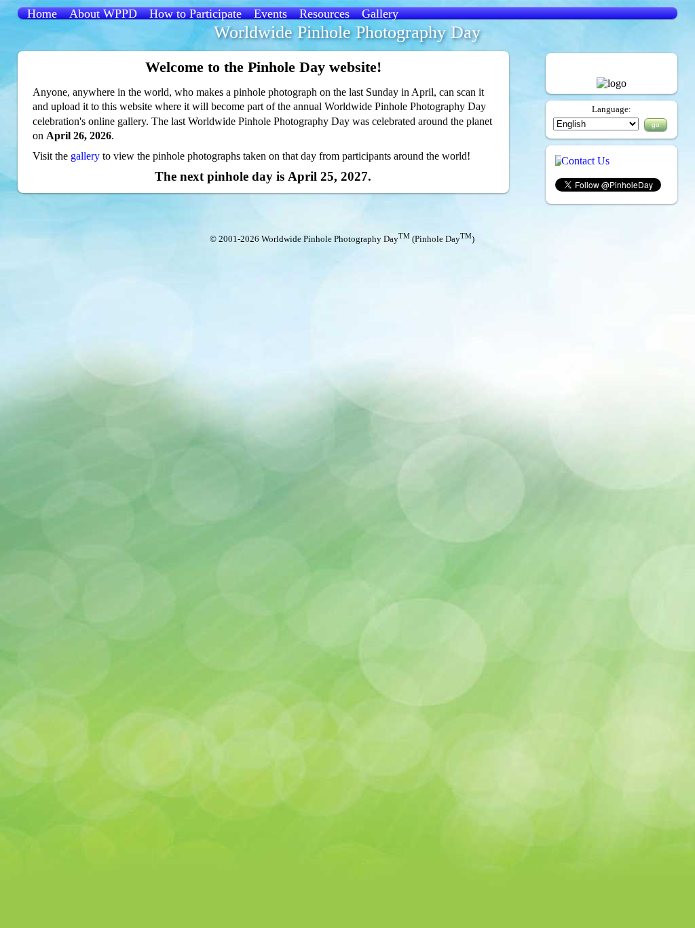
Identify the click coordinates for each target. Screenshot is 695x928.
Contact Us (585, 160)
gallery (85, 156)
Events (270, 13)
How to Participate (195, 13)
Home (42, 13)
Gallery (380, 13)
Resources (324, 13)
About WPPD (103, 13)
